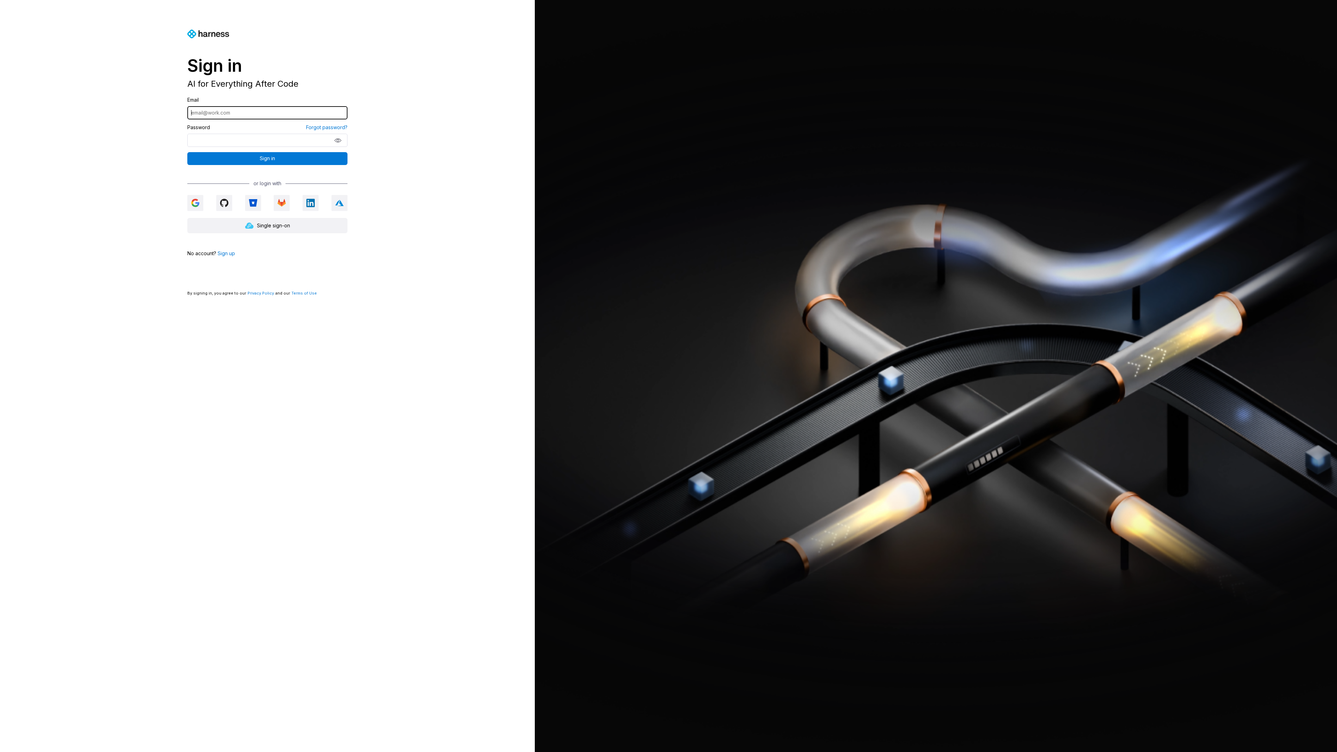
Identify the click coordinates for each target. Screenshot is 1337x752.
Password (198, 127)
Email (193, 100)
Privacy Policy (261, 293)
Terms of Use (304, 293)
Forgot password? (326, 127)
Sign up (226, 253)
